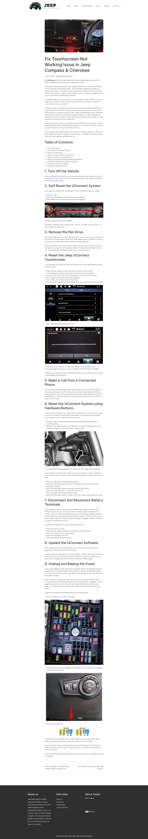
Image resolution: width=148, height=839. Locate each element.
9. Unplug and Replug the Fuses (56, 166)
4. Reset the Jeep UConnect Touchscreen (60, 155)
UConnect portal (56, 556)
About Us (60, 799)
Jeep (57, 76)
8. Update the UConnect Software (57, 164)
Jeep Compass (67, 369)
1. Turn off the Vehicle (53, 148)
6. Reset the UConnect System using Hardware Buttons (64, 159)
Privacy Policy (61, 805)
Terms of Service (62, 807)
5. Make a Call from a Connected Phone (59, 157)
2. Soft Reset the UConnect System (58, 150)
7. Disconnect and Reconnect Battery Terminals (61, 161)
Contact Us (60, 802)
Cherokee (63, 76)
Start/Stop (55, 178)
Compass (70, 76)
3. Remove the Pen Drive (54, 152)
